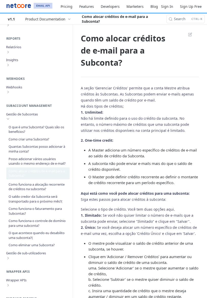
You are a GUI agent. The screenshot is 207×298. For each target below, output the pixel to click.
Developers (110, 6)
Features (86, 6)
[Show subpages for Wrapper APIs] (8, 285)
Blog (154, 6)
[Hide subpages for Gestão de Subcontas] (8, 119)
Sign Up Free (191, 6)
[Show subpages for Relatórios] (8, 52)
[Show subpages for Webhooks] (8, 92)
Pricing (66, 6)
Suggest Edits (187, 34)
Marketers (135, 6)
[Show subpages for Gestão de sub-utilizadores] (8, 258)
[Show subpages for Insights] (8, 65)
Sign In (167, 6)
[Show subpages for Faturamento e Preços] (8, 25)
